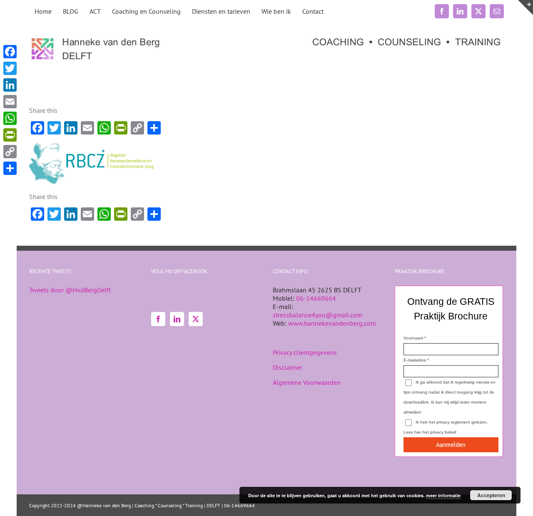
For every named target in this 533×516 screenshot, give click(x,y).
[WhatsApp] (10, 118)
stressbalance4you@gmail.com (317, 315)
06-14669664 (316, 298)
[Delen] (10, 168)
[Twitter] (196, 319)
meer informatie (443, 495)
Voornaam (413, 338)
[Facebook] (158, 319)
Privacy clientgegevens (305, 352)
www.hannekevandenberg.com (332, 323)
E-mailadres (414, 360)
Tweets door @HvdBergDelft (70, 290)
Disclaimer (287, 367)
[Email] (10, 101)
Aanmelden (451, 444)
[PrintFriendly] (10, 135)
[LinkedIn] (177, 319)
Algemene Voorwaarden (307, 382)
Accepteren (491, 495)
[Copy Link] (10, 151)
